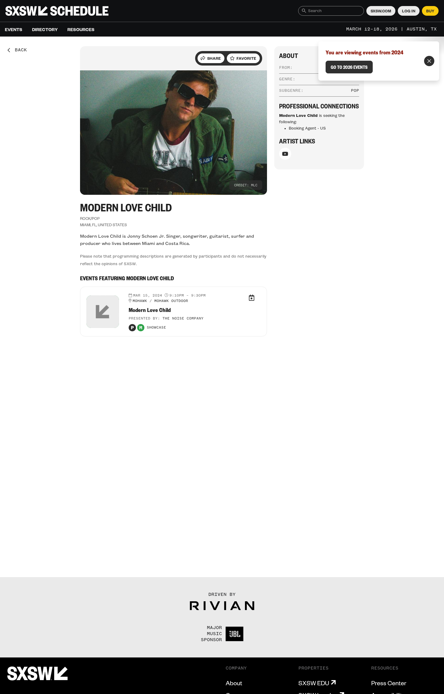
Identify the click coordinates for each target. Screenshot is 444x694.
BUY (430, 10)
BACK (19, 50)
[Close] (429, 61)
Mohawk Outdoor (171, 301)
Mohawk (140, 301)
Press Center (388, 682)
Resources (81, 29)
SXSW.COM (381, 10)
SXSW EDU (313, 682)
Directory (45, 29)
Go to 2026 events (349, 67)
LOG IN (408, 10)
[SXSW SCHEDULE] (56, 11)
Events (13, 29)
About (234, 682)
